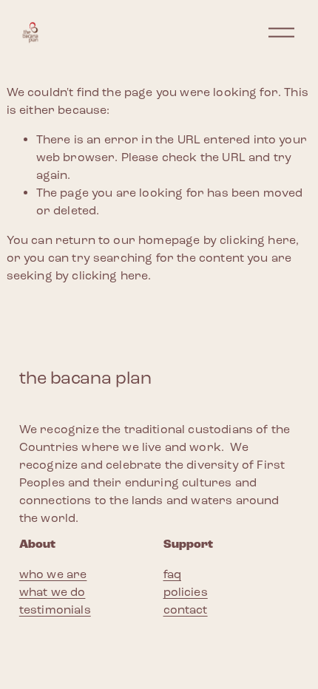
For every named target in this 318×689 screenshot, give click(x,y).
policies (185, 592)
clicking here (258, 240)
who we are (53, 574)
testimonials (55, 610)
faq (172, 574)
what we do (52, 592)
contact (185, 610)
